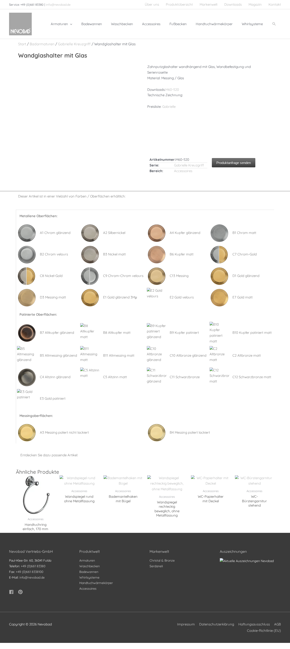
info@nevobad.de (58, 4)
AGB (277, 624)
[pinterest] (21, 592)
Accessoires (183, 171)
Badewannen (88, 572)
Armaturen (87, 560)
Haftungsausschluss (254, 624)
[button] (274, 24)
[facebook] (13, 592)
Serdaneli (156, 566)
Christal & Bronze (162, 560)
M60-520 (172, 89)
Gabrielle (169, 106)
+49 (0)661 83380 (33, 566)
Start (22, 44)
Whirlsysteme (89, 577)
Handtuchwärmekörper (96, 583)
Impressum (186, 624)
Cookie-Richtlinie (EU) (264, 630)
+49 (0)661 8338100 (29, 572)
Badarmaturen (42, 44)
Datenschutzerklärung (216, 624)
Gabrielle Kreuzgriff (74, 44)
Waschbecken (89, 566)
